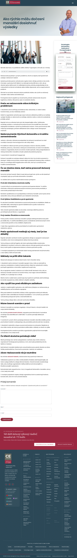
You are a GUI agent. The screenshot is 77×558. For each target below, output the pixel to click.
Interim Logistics (37, 488)
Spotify (9, 498)
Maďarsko (49, 469)
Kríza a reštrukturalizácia (27, 476)
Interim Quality (38, 491)
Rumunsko (49, 471)
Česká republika (49, 463)
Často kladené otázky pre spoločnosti (67, 476)
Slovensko (49, 466)
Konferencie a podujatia (67, 502)
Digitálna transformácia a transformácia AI (27, 491)
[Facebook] (12, 484)
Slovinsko (56, 460)
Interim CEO (38, 459)
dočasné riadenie (13, 356)
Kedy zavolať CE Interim (67, 460)
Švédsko (56, 488)
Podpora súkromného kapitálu (26, 508)
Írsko (55, 498)
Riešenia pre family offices (26, 512)
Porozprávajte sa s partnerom (44, 444)
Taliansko (49, 502)
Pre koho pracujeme (66, 468)
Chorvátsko (49, 478)
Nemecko (49, 484)
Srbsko (48, 476)
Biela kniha (66, 488)
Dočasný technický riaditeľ (37, 470)
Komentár (3, 389)
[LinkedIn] (6, 484)
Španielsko (49, 499)
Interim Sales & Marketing (38, 494)
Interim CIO (37, 474)
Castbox (10, 504)
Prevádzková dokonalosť (26, 503)
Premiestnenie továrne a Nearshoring (26, 496)
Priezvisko (68, 57)
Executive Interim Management (27, 462)
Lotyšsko (56, 465)
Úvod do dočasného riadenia (66, 484)
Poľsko (48, 460)
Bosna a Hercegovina (57, 470)
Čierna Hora (57, 473)
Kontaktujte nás (67, 537)
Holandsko (49, 494)
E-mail (2, 413)
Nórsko (55, 491)
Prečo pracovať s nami (67, 464)
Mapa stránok (71, 556)
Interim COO (38, 464)
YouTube (10, 495)
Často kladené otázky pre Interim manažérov (67, 529)
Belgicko (48, 497)
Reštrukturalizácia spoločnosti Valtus (27, 524)
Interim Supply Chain (38, 484)
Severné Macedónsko (57, 477)
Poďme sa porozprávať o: (69, 64)
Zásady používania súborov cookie (59, 556)
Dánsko (56, 493)
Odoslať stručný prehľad (65, 444)
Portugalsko (56, 501)
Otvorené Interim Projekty (67, 515)
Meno (2, 407)
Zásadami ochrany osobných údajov (63, 82)
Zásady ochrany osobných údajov (44, 556)
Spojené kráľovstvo (56, 485)
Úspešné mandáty (66, 471)
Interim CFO (38, 462)
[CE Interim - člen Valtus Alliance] (12, 459)
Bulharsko (49, 473)
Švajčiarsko (49, 489)
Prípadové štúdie (66, 491)
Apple (16, 498)
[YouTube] (9, 484)
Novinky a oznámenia (66, 498)
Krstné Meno (61, 57)
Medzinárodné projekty (26, 500)
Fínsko (55, 496)
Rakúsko (48, 487)
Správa (60, 70)
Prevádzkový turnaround (26, 480)
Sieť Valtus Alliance (25, 519)
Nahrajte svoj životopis (67, 519)
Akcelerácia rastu (27, 486)
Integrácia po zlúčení (26, 484)
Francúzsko (49, 492)
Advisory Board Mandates (26, 469)
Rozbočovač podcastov (67, 505)
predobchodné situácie (15, 312)
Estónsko (56, 467)
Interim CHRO (38, 466)
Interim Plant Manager (38, 480)
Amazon (10, 501)
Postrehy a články (66, 494)
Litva (55, 462)
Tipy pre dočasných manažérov (66, 523)
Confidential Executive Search (27, 465)
